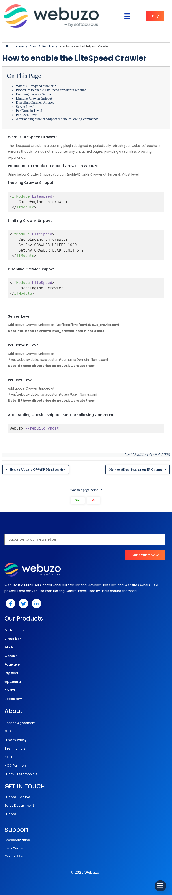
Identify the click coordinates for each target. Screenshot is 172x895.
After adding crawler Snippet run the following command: (57, 119)
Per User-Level (26, 115)
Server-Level (25, 107)
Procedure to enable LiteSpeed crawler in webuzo (51, 90)
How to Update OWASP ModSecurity (37, 469)
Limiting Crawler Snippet (34, 98)
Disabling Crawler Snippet (35, 102)
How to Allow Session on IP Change (135, 469)
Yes (77, 500)
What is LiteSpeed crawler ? (36, 86)
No (93, 500)
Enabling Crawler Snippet (35, 94)
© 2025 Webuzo (85, 872)
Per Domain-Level (29, 111)
